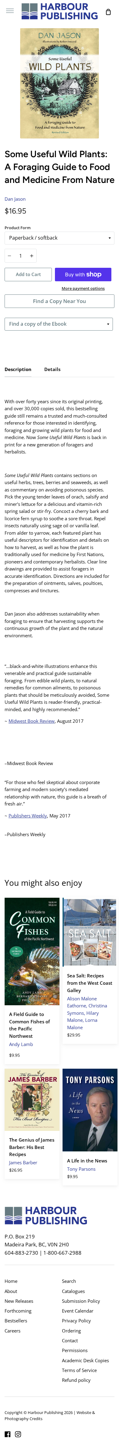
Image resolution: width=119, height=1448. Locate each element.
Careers (12, 1331)
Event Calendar (77, 1311)
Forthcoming (18, 1311)
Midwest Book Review (32, 721)
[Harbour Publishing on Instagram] (18, 1434)
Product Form (18, 227)
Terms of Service (79, 1370)
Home (11, 1281)
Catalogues (73, 1291)
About (11, 1291)
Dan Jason (15, 199)
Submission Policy (81, 1301)
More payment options (83, 288)
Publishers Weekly (28, 816)
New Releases (19, 1301)
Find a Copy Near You (59, 301)
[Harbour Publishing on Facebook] (8, 1434)
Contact (70, 1340)
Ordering (71, 1331)
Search (69, 1281)
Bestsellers (16, 1320)
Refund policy (76, 1380)
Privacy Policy (76, 1320)
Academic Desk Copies (85, 1360)
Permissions (75, 1350)
